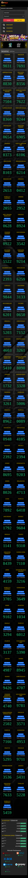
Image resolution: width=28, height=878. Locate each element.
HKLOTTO (7, 747)
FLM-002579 (7, 111)
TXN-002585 (7, 360)
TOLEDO (20, 534)
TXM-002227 (7, 716)
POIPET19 (21, 623)
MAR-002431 (7, 342)
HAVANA (20, 196)
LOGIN (8, 20)
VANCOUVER (7, 161)
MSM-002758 (21, 111)
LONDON (7, 374)
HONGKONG (20, 730)
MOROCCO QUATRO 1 (7, 197)
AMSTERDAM (7, 516)
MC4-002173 (7, 538)
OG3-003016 (7, 325)
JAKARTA (20, 765)
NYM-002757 (20, 129)
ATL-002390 (7, 644)
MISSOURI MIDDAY (21, 107)
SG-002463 (21, 573)
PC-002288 (21, 644)
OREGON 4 (7, 409)
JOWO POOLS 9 (21, 321)
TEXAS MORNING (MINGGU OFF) (7, 713)
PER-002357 (20, 431)
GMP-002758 (7, 76)
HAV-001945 (20, 200)
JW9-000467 (20, 325)
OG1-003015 (20, 183)
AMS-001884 (7, 520)
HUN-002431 (20, 556)
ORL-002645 (7, 147)
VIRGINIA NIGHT (20, 338)
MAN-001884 (21, 271)
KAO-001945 (7, 431)
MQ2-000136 (7, 591)
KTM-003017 (20, 76)
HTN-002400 (20, 609)
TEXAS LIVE (21, 783)
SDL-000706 (20, 467)
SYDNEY (7, 463)
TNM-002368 (7, 698)
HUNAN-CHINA (20, 552)
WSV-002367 (7, 218)
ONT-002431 (20, 307)
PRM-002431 (20, 165)
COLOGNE (7, 54)
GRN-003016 (20, 378)
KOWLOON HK (21, 587)
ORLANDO (7, 143)
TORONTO (7, 285)
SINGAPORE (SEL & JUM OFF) (21, 570)
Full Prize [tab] (12, 51)
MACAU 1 (20, 445)
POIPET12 (21, 409)
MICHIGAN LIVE (7, 303)
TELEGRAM (9, 28)
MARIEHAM (7, 338)
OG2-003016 (20, 218)
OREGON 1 (21, 178)
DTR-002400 (20, 520)
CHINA (7, 498)
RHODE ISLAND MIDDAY (7, 90)
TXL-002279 (20, 787)
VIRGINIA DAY (7, 125)
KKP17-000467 (7, 556)
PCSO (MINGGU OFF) (21, 641)
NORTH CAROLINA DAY (21, 144)
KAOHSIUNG (7, 427)
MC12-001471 (21, 58)
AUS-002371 (7, 662)
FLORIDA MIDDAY (7, 107)
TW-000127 (20, 662)
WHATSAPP (9, 24)
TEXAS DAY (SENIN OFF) (21, 90)
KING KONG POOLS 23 (7, 784)
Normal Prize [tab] (5, 51)
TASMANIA (7, 392)
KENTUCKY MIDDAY (21, 73)
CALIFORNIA (20, 285)
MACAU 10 (21, 712)
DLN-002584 (7, 271)
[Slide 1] (10, 39)
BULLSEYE (7, 445)
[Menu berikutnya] (25, 45)
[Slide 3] (15, 39)
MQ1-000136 (7, 200)
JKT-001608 (20, 769)
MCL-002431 (7, 307)
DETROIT (20, 516)
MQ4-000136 (7, 805)
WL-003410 (20, 485)
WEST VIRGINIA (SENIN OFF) (7, 215)
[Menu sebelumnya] (2, 45)
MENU (2, 5)
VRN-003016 (20, 342)
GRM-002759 (7, 769)
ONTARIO (20, 303)
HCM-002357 (21, 698)
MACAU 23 (21, 747)
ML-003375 (7, 680)
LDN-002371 (7, 378)
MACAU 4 (7, 534)
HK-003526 (21, 734)
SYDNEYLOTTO (21, 463)
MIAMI (7, 605)
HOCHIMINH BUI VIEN (21, 694)
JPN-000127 (7, 573)
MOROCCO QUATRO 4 (7, 801)
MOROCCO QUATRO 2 (7, 588)
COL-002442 (7, 58)
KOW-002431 (21, 591)
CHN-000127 (7, 502)
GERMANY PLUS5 (7, 72)
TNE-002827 (7, 236)
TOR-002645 (7, 289)
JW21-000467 (21, 680)
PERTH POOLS (21, 427)
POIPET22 (7, 730)
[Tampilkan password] (23, 16)
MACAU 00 (21, 54)
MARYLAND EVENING (21, 250)
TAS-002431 (7, 396)
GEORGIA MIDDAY (7, 765)
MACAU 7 (7, 623)
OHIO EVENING (21, 232)
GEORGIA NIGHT (20, 374)
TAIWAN (20, 658)
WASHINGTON (7, 178)
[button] (10, 45)
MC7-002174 (7, 627)
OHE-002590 (20, 236)
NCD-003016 (20, 147)
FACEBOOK (9, 31)
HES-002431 (7, 485)
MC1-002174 (20, 449)
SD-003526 (7, 467)
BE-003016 (7, 449)
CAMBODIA (21, 392)
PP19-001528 (21, 627)
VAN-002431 (7, 165)
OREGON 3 (7, 321)
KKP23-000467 (7, 787)
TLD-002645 (20, 538)
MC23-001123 (21, 752)
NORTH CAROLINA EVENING (21, 357)
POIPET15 (21, 498)
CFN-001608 (20, 289)
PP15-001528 (21, 502)
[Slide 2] (13, 39)
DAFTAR (19, 20)
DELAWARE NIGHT (7, 267)
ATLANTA (7, 640)
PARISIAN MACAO (21, 161)
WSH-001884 (7, 183)
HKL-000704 (7, 752)
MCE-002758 (7, 254)
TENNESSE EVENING (7, 232)
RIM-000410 (7, 94)
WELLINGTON (21, 481)
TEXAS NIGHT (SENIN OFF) (7, 357)
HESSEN (7, 481)
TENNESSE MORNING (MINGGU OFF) (7, 695)
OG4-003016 (7, 414)
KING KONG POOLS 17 (7, 552)
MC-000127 (20, 396)
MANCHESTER (21, 267)
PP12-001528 (21, 414)
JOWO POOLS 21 (20, 676)
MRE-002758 (20, 254)
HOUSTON (21, 605)
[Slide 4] (18, 39)
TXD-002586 (20, 94)
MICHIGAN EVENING (7, 250)
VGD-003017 (7, 129)
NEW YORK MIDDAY (21, 126)
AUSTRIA (7, 658)
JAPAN (7, 569)
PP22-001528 (7, 734)
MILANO (7, 676)
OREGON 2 (21, 214)
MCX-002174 (20, 716)
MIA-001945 (7, 609)
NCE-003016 (20, 360)
